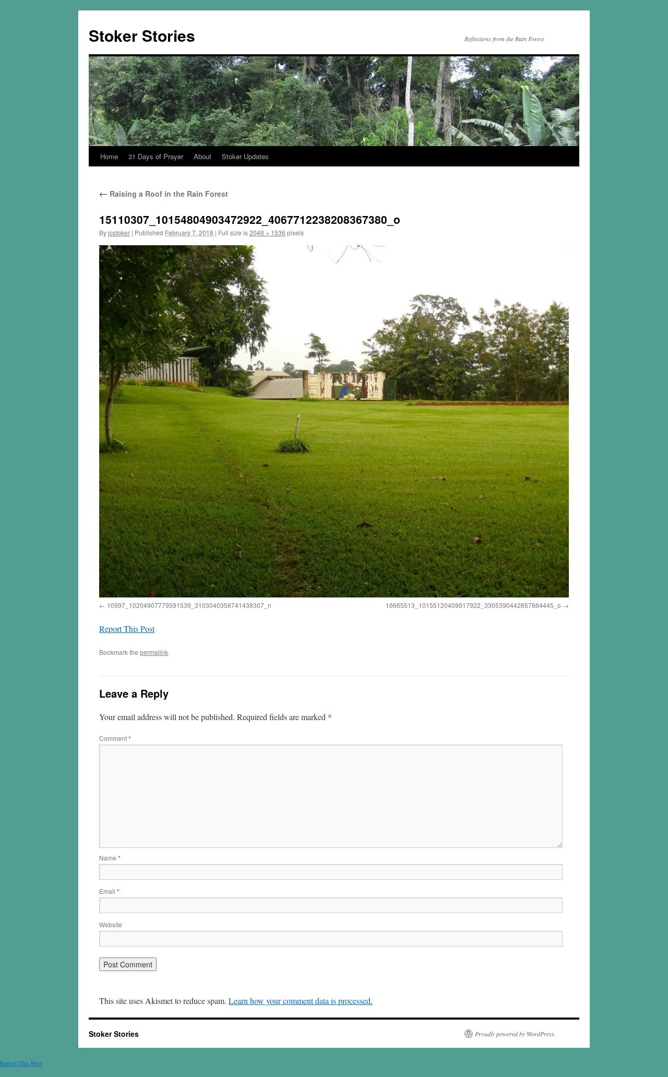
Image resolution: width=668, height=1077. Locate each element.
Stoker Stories (142, 35)
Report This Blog (21, 1063)
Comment (115, 738)
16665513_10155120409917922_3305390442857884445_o (473, 605)
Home (109, 156)
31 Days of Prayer (155, 156)
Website (110, 924)
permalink (154, 652)
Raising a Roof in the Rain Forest (163, 193)
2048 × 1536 (267, 232)
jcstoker (119, 232)
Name (110, 857)
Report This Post (126, 628)
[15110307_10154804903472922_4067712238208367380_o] (334, 421)
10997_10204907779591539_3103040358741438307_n (189, 605)
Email (109, 891)
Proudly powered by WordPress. (515, 1034)
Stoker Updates (245, 156)
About (202, 156)
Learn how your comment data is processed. (301, 1000)
